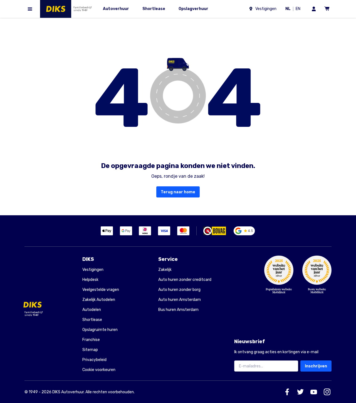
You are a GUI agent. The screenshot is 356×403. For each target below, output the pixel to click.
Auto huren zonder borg (179, 289)
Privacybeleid (94, 359)
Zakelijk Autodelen (98, 299)
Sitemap (90, 349)
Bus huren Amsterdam (178, 309)
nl (289, 9)
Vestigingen (92, 269)
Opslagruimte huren (100, 329)
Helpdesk (90, 279)
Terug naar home (178, 192)
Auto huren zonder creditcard (184, 279)
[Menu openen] (30, 9)
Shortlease (92, 319)
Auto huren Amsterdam (179, 299)
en (299, 9)
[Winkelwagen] (327, 9)
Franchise (91, 339)
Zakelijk (165, 269)
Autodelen (91, 309)
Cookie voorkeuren (98, 370)
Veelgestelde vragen (100, 289)
